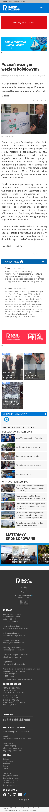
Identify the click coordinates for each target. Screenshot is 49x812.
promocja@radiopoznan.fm (13, 650)
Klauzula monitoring (10, 780)
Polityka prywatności (10, 775)
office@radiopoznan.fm (12, 657)
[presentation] (1, 52)
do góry (24, 800)
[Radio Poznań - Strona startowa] (20, 6)
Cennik (5, 766)
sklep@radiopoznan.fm (11, 738)
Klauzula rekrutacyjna (11, 785)
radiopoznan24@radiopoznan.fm (15, 628)
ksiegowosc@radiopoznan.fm (14, 664)
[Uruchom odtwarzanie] (6, 419)
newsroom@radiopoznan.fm (14, 635)
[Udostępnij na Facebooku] (33, 101)
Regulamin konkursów (11, 778)
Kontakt (6, 768)
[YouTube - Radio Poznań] (20, 795)
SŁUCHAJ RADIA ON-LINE (24, 22)
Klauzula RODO (9, 783)
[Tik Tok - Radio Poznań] (25, 795)
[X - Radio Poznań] (10, 795)
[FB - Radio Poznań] (4, 795)
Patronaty (6, 764)
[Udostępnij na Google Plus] (41, 101)
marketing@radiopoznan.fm (13, 643)
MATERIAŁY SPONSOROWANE (20, 537)
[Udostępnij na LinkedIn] (45, 101)
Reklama (6, 759)
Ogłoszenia (7, 773)
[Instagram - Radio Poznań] (15, 795)
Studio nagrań (8, 761)
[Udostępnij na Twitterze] (37, 101)
